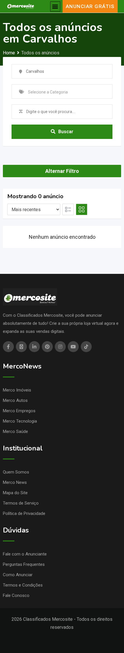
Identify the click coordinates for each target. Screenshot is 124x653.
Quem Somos (16, 472)
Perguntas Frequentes (24, 564)
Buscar (65, 131)
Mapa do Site (15, 492)
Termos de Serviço (21, 503)
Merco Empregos (19, 410)
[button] (55, 6)
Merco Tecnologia (20, 421)
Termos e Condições (23, 585)
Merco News (15, 482)
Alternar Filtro (62, 171)
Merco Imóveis (17, 390)
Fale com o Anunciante (25, 554)
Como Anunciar (18, 574)
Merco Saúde (15, 431)
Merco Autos (15, 400)
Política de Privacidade (24, 513)
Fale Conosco (16, 595)
